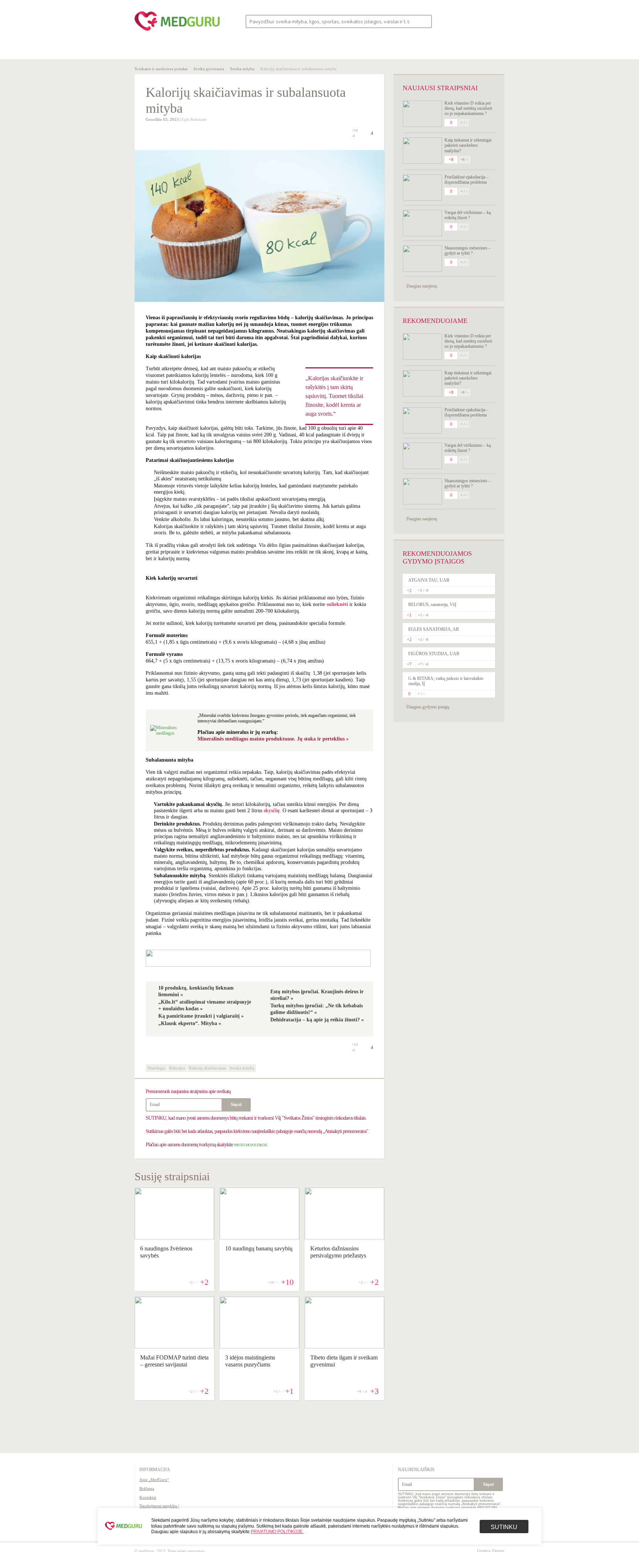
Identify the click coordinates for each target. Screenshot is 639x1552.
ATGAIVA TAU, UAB (428, 580)
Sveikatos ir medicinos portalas (161, 69)
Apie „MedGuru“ (154, 1479)
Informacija (154, 1469)
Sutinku (504, 1527)
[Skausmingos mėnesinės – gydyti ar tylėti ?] (422, 258)
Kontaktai (147, 1497)
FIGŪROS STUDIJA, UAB (433, 653)
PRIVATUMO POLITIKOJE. (251, 1145)
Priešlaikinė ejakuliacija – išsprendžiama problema (466, 179)
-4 (353, 136)
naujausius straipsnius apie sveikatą (188, 1091)
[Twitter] (481, 21)
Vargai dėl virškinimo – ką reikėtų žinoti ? (467, 215)
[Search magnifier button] (423, 20)
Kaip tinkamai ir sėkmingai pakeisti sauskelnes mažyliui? (467, 145)
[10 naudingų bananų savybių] (259, 1237)
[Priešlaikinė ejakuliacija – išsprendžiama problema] (422, 187)
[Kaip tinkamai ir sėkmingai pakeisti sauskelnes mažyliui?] (422, 150)
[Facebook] (467, 21)
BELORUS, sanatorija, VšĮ (432, 604)
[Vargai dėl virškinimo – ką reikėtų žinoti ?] (422, 223)
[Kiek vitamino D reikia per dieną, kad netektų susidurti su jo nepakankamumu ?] (422, 114)
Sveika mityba (242, 69)
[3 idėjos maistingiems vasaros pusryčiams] (259, 1347)
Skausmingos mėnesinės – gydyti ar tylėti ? (467, 250)
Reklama (146, 1488)
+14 (355, 130)
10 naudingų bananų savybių (259, 1248)
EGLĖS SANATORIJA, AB (433, 629)
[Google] (495, 21)
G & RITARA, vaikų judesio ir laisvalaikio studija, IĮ (445, 681)
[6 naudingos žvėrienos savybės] (174, 1237)
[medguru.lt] (177, 30)
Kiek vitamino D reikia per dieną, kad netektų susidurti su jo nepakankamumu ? (468, 108)
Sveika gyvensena (208, 69)
